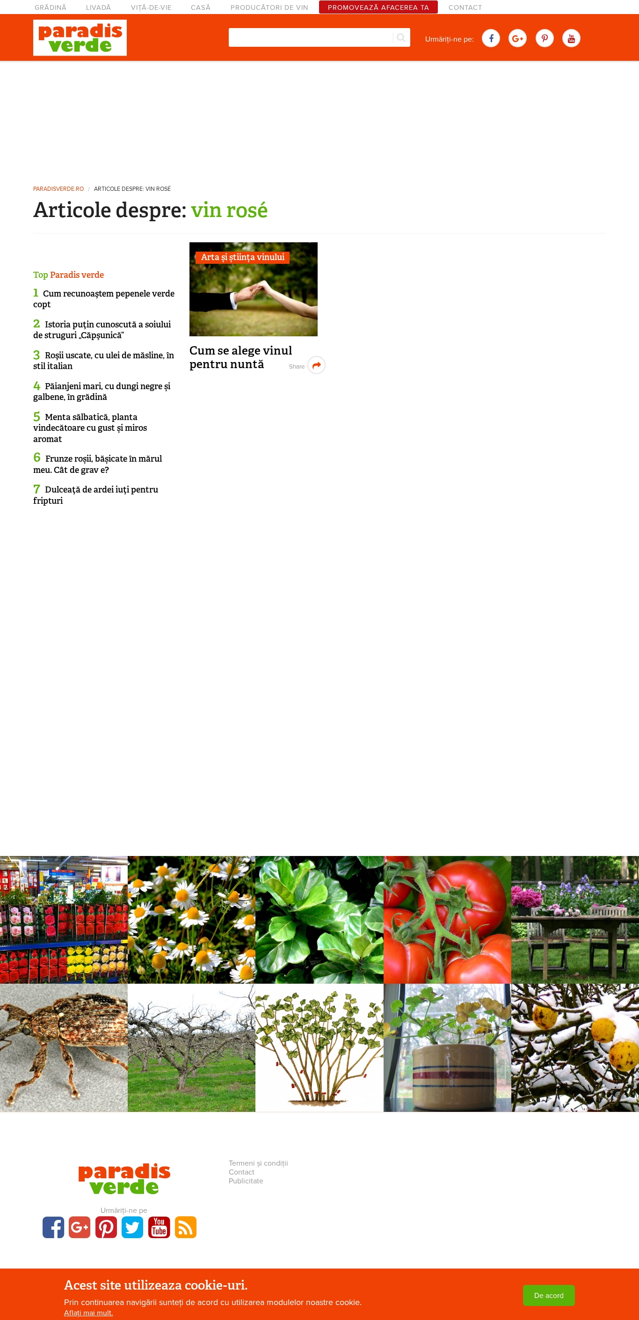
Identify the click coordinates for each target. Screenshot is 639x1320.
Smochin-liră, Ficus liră (319, 912)
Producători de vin (269, 8)
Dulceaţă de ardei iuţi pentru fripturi (95, 495)
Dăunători (64, 1027)
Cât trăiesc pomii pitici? (191, 1040)
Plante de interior (447, 1027)
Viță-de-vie (151, 8)
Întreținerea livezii (191, 1027)
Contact (465, 8)
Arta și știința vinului (242, 257)
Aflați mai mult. (88, 1313)
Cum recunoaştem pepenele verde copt (103, 299)
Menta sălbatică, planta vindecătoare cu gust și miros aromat (90, 428)
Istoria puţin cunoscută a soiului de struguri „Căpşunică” (102, 330)
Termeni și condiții (258, 1163)
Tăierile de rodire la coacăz (319, 1040)
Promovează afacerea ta (378, 8)
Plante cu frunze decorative (319, 900)
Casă (201, 8)
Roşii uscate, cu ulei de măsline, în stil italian (103, 361)
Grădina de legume (447, 900)
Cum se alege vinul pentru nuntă (240, 357)
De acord (549, 1295)
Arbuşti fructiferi (319, 1027)
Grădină (51, 8)
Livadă (98, 8)
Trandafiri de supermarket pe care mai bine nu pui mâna (64, 922)
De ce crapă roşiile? (447, 912)
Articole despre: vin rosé (132, 189)
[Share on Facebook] (296, 365)
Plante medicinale (192, 900)
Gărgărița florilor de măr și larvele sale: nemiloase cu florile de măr (64, 1050)
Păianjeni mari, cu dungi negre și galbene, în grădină (101, 392)
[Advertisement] (319, 119)
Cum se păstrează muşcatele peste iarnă (447, 1045)
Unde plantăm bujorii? (575, 912)
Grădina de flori (64, 900)
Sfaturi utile (575, 1027)
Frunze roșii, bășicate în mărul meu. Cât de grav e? (97, 464)
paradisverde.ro (58, 189)
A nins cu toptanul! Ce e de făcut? (574, 1045)
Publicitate (246, 1181)
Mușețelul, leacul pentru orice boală (192, 917)
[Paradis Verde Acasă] (80, 38)
